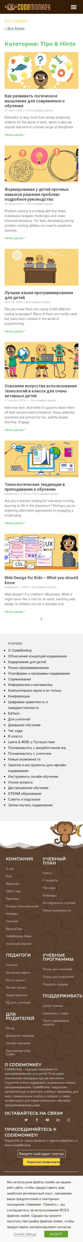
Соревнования (19, 678)
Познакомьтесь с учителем (29, 753)
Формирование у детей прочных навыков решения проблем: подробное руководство (37, 194)
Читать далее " (15, 135)
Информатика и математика (30, 684)
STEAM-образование (25, 793)
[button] (74, 7)
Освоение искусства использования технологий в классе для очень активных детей (41, 390)
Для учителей (19, 719)
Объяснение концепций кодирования (37, 655)
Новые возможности (24, 759)
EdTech (14, 713)
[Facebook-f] (36, 1119)
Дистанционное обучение (28, 787)
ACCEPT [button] (56, 1234)
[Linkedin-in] (57, 1119)
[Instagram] (68, 1119)
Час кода (15, 730)
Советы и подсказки (24, 799)
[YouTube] (47, 1119)
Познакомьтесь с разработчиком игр (37, 747)
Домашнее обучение (24, 724)
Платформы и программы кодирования (39, 673)
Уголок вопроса (20, 782)
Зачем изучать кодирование (30, 804)
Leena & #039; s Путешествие (31, 741)
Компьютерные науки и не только (34, 690)
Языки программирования (28, 667)
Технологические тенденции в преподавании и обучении (35, 487)
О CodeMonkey (20, 650)
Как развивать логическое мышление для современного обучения (35, 100)
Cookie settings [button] (25, 1233)
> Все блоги (14, 28)
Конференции (19, 696)
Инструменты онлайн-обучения (33, 776)
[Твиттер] (26, 1119)
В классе (15, 736)
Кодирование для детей (27, 661)
